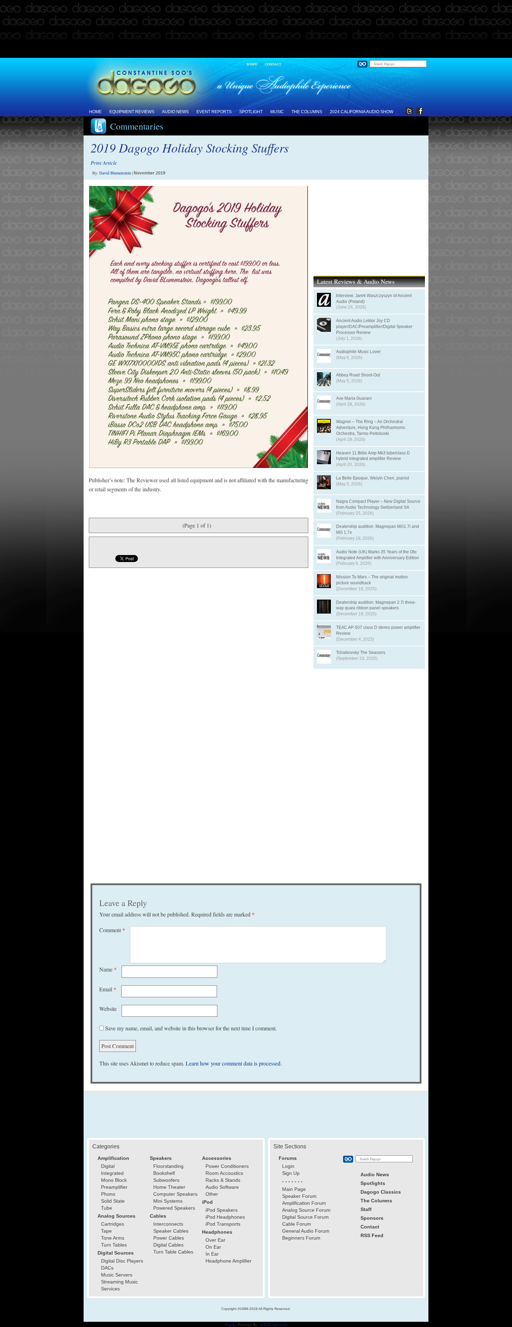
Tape (106, 1231)
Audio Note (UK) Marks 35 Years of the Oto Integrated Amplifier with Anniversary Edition (377, 554)
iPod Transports (222, 1224)
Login (288, 1166)
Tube (106, 1208)
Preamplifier (114, 1187)
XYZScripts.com (274, 1324)
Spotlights (372, 1183)
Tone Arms (112, 1238)
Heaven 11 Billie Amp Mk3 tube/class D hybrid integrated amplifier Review (373, 456)
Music (277, 111)
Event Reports (214, 111)
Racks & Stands (222, 1180)
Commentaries (136, 126)
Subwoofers (166, 1180)
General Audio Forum (305, 1231)
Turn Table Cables (173, 1252)
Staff (252, 64)
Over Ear (215, 1240)
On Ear (213, 1247)
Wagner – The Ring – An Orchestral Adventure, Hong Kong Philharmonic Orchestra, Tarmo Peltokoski (370, 427)
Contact (273, 64)
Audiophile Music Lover (358, 351)
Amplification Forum (304, 1203)
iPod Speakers (221, 1210)
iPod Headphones (225, 1217)
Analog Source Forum (306, 1210)
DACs (107, 1268)
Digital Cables (168, 1245)
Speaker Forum (299, 1196)
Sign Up (291, 1173)
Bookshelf (164, 1173)
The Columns (307, 111)
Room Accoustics (224, 1173)
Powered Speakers (174, 1208)
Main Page (294, 1189)
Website (108, 1008)
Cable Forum (296, 1224)
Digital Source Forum (305, 1217)
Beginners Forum (301, 1238)
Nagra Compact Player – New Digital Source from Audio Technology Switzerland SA (378, 504)
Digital (108, 1166)
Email (107, 989)
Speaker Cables (170, 1231)
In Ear (212, 1254)
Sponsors (371, 1218)
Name (108, 969)
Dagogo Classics (380, 1192)
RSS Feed (371, 1235)
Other (211, 1194)
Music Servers (116, 1275)
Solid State (113, 1201)
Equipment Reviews (131, 111)
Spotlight (251, 111)
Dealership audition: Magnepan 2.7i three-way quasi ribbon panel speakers (376, 605)
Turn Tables (114, 1245)
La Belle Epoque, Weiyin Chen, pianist (372, 478)
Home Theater (169, 1187)
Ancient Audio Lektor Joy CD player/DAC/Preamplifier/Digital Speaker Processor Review (374, 326)
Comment (112, 930)
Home (95, 111)
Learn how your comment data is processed (233, 1063)
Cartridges (112, 1224)
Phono (108, 1194)
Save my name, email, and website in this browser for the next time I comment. (191, 1028)
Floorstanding (168, 1166)
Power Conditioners (227, 1166)
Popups (231, 1324)
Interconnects (168, 1224)
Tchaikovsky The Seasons (360, 652)
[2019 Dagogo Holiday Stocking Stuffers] (198, 327)
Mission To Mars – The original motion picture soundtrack (372, 580)
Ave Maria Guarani (354, 398)
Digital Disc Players (122, 1261)
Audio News (175, 111)
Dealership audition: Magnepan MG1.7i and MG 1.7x (377, 529)
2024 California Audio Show (361, 111)
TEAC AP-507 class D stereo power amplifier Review (378, 630)
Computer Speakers (175, 1194)
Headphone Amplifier (228, 1261)
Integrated (112, 1173)
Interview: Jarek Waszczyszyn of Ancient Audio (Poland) (374, 298)
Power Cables (168, 1238)
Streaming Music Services (119, 1285)
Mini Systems (168, 1201)
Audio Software (222, 1187)
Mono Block (114, 1180)
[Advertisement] (256, 29)
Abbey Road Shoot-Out (358, 375)
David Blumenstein (115, 172)
